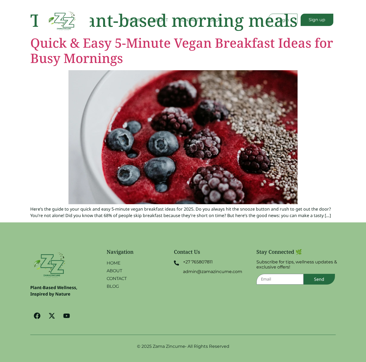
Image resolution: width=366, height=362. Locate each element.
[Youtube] (66, 316)
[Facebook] (37, 316)
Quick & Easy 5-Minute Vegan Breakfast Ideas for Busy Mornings (181, 50)
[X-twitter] (51, 316)
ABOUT (160, 20)
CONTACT (189, 20)
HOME (135, 20)
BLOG (216, 20)
